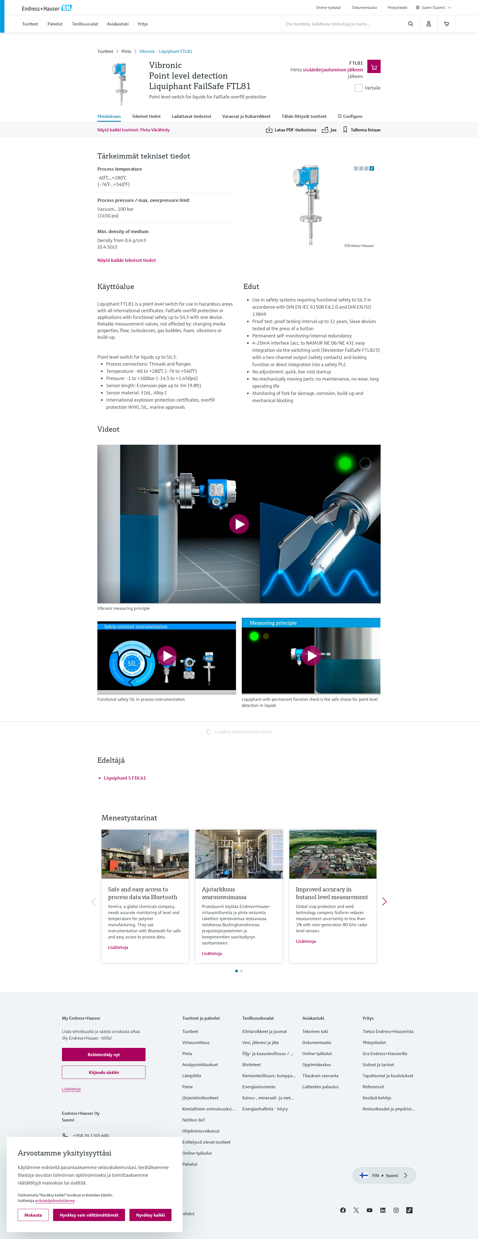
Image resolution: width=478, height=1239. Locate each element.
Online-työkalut (328, 7)
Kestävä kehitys (377, 1097)
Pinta (126, 51)
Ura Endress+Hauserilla (385, 1053)
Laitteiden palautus (320, 1086)
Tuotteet (105, 51)
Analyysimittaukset (200, 1064)
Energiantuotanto (259, 1086)
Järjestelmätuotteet (200, 1097)
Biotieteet (251, 1064)
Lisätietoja (118, 947)
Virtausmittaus (196, 1042)
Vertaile (373, 88)
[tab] (111, 116)
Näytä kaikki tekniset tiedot (126, 260)
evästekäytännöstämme (55, 1200)
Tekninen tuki (315, 1031)
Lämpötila (191, 1075)
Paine (187, 1086)
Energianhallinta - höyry (265, 1109)
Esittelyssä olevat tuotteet (206, 1142)
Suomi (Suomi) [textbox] (433, 7)
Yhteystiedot (397, 7)
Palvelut (189, 1164)
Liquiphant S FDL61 (125, 778)
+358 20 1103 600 (91, 1135)
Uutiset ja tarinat (378, 1064)
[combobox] (437, 7)
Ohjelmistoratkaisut (200, 1131)
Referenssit (373, 1086)
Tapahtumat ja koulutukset (388, 1075)
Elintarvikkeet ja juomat (264, 1031)
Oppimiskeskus (316, 1064)
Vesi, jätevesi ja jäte (260, 1042)
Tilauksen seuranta (320, 1075)
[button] (104, 1054)
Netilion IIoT (193, 1120)
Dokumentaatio (364, 7)
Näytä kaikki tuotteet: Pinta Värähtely (133, 129)
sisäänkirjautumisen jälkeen (333, 69)
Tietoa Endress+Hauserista (388, 1031)
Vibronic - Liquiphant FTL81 (165, 51)
